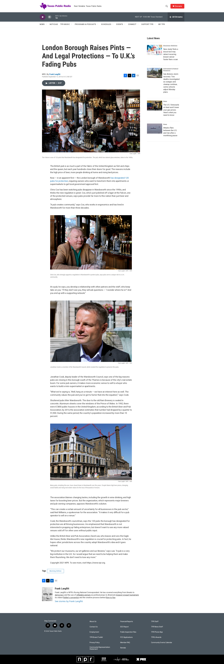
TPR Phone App (157, 632)
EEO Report (124, 627)
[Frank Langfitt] (47, 594)
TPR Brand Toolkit (96, 637)
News (42, 24)
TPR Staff (155, 621)
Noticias (54, 24)
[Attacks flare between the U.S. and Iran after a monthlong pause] (154, 129)
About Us (93, 621)
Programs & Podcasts (85, 24)
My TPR (161, 24)
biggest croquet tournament (127, 595)
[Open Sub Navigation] (46, 24)
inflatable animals (83, 595)
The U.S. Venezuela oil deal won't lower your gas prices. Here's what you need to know (171, 110)
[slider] (53, 17)
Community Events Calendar (161, 642)
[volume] (50, 17)
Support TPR (147, 24)
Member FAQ (125, 642)
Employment (94, 632)
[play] (42, 17)
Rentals (123, 648)
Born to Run (110, 597)
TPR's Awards (156, 637)
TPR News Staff (157, 627)
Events (119, 24)
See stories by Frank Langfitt (69, 601)
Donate (178, 6)
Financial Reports (126, 621)
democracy (59, 595)
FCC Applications (126, 637)
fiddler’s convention (71, 597)
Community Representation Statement (100, 648)
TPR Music (65, 24)
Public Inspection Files (128, 632)
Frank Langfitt (54, 74)
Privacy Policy (95, 642)
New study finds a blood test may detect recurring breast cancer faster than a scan (170, 54)
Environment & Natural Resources (170, 70)
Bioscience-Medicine (170, 46)
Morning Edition (55, 571)
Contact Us (94, 627)
